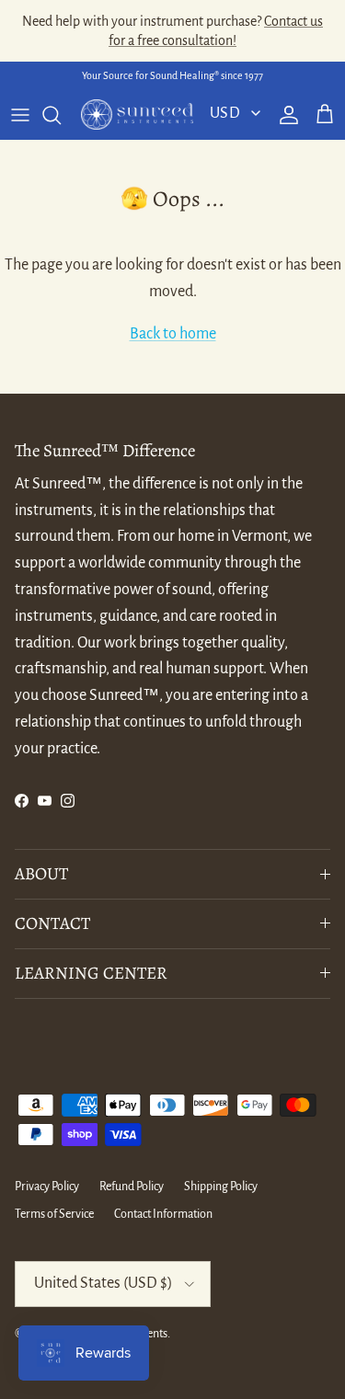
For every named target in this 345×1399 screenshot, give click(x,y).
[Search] (60, 115)
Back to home (173, 334)
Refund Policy (131, 1186)
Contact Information (163, 1214)
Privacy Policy (47, 1186)
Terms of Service (54, 1214)
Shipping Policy (221, 1186)
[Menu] (20, 115)
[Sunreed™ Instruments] (137, 115)
